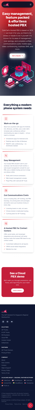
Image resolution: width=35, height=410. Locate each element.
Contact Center (6, 340)
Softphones (4, 342)
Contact (3, 365)
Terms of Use (5, 373)
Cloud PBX (4, 337)
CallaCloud (7, 380)
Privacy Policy (5, 370)
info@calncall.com (6, 397)
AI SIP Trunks (5, 332)
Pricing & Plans (6, 352)
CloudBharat (19, 383)
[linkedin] (3, 321)
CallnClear (29, 380)
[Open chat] (30, 405)
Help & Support (6, 368)
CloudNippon (18, 380)
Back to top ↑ (26, 404)
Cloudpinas (30, 383)
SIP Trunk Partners (7, 350)
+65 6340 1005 (16, 395)
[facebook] (7, 321)
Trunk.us (6, 385)
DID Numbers (5, 335)
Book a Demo (17, 290)
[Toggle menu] (30, 4)
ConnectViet (7, 383)
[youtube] (11, 321)
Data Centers (5, 362)
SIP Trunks (4, 330)
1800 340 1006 (25, 395)
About (3, 360)
